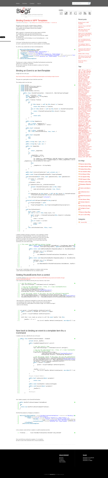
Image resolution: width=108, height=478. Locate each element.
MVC (79, 107)
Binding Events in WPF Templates (31, 20)
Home (18, 3)
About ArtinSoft (63, 455)
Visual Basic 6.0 (86, 135)
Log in (39, 3)
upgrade (80, 121)
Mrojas (26, 22)
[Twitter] (89, 13)
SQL (89, 116)
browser (80, 83)
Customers (62, 460)
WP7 (84, 156)
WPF (43, 22)
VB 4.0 (83, 122)
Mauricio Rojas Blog (85, 212)
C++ (90, 83)
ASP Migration (84, 79)
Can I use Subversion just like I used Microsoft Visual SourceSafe (84, 40)
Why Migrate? (86, 151)
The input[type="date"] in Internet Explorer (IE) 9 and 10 (84, 45)
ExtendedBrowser (82, 94)
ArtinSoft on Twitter (87, 460)
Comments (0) (54, 22)
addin (83, 75)
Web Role (83, 149)
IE (78, 100)
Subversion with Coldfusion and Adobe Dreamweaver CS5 (84, 50)
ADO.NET (80, 76)
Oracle (86, 108)
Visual (79, 132)
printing (89, 109)
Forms (79, 97)
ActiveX (80, 75)
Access (88, 74)
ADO (86, 75)
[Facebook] (70, 13)
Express (80, 93)
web (79, 149)
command (40, 22)
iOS (90, 100)
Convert (89, 87)
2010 (87, 72)
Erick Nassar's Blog (85, 174)
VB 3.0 (79, 122)
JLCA (79, 103)
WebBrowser (88, 149)
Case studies (62, 461)
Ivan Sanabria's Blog (85, 171)
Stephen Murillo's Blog (85, 166)
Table (87, 118)
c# (88, 83)
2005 (82, 72)
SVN (79, 118)
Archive (24, 3)
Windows (80, 153)
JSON (79, 104)
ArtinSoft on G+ (87, 459)
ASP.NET (80, 80)
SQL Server (81, 117)
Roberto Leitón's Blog (85, 181)
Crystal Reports (81, 88)
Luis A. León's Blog (85, 214)
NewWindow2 (88, 107)
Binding (33, 22)
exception (87, 92)
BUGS (83, 83)
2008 (84, 72)
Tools (86, 120)
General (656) (84, 222)
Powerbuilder (84, 109)
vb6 (84, 124)
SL (84, 113)
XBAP (90, 156)
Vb (83, 121)
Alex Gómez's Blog (85, 199)
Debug (85, 89)
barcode (88, 81)
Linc (79, 106)
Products (61, 459)
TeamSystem (81, 120)
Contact (32, 3)
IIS (80, 100)
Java (83, 102)
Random (84, 111)
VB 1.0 (85, 121)
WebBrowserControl (82, 150)
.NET (79, 70)
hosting (85, 99)
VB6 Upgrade (87, 126)
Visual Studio (81, 146)
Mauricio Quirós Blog (85, 164)
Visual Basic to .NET (83, 136)
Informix (83, 100)
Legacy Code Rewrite (86, 104)
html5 (89, 99)
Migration (87, 106)
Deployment (81, 90)
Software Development (84, 114)
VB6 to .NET (88, 125)
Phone (89, 108)
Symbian (83, 118)
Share (85, 112)
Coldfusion (83, 84)
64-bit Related (83, 74)
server (82, 112)
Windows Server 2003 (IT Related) (84, 155)
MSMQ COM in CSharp (83, 53)
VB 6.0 (87, 122)
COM (88, 84)
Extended (85, 93)
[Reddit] (80, 13)
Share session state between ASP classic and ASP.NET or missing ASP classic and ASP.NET (85, 35)
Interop (87, 100)
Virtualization (83, 131)
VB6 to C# (80, 126)
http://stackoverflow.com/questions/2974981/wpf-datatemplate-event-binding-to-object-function (37, 76)
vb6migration (81, 128)
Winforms (80, 156)
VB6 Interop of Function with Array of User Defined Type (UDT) (84, 57)
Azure (84, 81)
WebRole (80, 151)
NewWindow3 (81, 108)
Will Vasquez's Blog (85, 179)
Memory (82, 106)
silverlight (80, 113)
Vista (90, 131)
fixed (90, 95)
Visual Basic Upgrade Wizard (84, 144)
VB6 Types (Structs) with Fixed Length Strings (84, 30)
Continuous (80, 87)
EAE (79, 92)
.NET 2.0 (88, 70)
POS (79, 109)
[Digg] (61, 13)
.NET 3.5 (80, 71)
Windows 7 (86, 153)
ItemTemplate (47, 22)
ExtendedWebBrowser (83, 95)
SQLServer (86, 117)
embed (82, 92)
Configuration (85, 85)
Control (85, 87)
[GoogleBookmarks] (75, 13)
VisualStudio (84, 148)
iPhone (79, 102)
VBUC (86, 128)
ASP (79, 79)
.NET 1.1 (84, 70)
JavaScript (87, 102)
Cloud (79, 84)
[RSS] (85, 13)
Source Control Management (83, 115)
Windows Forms (82, 154)
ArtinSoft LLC (53, 474)
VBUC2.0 (85, 129)
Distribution (86, 90)
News (82, 107)
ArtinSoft (87, 78)
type (90, 120)
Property (80, 111)
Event (36, 22)
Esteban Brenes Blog (85, 169)
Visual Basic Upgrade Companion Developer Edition (84, 143)
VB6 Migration (83, 124)
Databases (80, 89)
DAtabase (88, 88)
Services (61, 457)
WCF (88, 148)
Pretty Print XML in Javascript (82, 61)
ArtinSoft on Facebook (88, 457)
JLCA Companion (85, 103)
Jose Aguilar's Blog (85, 176)
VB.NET (80, 124)
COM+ (79, 85)
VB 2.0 (89, 121)
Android (85, 76)
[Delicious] (66, 13)
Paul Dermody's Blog (85, 205)
